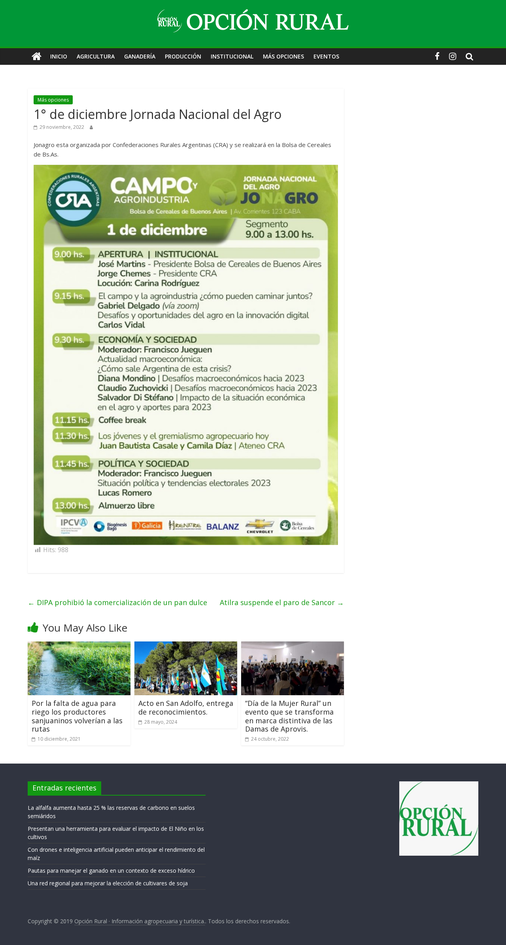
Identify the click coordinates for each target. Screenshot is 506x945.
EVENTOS (326, 56)
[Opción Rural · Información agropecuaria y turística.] (36, 56)
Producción (183, 56)
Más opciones (283, 56)
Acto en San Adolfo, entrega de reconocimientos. (185, 707)
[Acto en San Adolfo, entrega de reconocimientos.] (185, 646)
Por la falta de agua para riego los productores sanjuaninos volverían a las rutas (77, 716)
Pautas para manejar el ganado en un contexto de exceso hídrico (111, 870)
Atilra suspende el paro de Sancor (282, 602)
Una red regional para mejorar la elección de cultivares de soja (108, 883)
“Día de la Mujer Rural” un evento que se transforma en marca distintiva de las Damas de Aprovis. (289, 716)
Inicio (58, 56)
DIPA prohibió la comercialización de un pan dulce (117, 602)
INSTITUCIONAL (232, 56)
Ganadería (139, 56)
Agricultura (96, 56)
